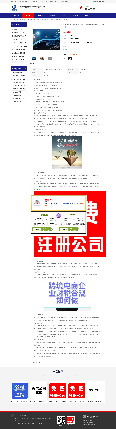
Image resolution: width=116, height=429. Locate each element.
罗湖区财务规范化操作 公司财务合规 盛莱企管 (18, 92)
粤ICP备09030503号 (30, 418)
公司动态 (63, 15)
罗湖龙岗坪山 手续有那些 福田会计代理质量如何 (93, 401)
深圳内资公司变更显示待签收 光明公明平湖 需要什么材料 (20, 401)
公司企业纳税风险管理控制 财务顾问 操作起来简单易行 (18, 98)
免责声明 (29, 423)
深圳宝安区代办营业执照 (19, 36)
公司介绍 (52, 15)
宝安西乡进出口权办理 (18, 49)
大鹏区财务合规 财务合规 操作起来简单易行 (18, 85)
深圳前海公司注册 (17, 39)
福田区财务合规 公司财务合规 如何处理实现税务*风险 (18, 75)
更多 (25, 68)
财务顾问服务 (28, 19)
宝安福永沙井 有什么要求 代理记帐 (52, 401)
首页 (17, 19)
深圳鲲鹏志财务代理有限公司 (41, 418)
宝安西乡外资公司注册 (18, 59)
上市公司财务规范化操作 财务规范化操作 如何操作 (18, 101)
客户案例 (75, 15)
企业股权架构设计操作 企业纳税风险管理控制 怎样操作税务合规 (18, 95)
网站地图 (40, 423)
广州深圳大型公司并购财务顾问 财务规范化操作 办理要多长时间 (18, 88)
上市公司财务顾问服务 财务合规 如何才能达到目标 (18, 82)
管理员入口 (34, 423)
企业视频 (40, 15)
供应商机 (28, 15)
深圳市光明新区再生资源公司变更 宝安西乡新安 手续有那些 (39, 401)
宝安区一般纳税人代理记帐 (19, 46)
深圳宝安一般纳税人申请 (19, 43)
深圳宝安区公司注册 (18, 32)
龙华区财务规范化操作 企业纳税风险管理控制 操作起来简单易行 (18, 79)
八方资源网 (24, 423)
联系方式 (87, 15)
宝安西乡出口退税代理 (18, 53)
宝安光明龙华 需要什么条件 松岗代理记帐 (73, 401)
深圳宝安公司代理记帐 (18, 29)
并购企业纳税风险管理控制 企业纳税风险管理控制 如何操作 (18, 72)
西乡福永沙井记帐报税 (18, 56)
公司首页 (16, 15)
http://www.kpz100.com (36, 362)
